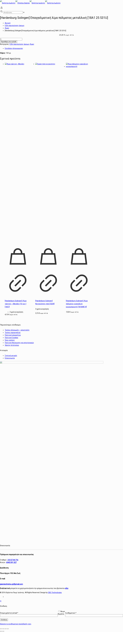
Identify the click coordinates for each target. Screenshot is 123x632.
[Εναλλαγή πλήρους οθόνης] (3, 628)
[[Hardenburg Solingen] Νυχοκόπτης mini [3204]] (48, 153)
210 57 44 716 (13, 560)
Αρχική (7, 23)
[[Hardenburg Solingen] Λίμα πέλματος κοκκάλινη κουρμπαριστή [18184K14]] (79, 153)
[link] (24, 12)
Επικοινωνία (10, 358)
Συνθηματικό (70, 613)
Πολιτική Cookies (11, 338)
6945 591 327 (11, 562)
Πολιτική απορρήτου (13, 335)
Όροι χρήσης (10, 340)
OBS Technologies (55, 592)
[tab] (64, 48)
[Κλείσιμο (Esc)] (8, 628)
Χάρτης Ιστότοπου (12, 345)
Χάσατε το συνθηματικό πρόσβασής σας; (15, 624)
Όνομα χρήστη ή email (9, 613)
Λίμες (7, 28)
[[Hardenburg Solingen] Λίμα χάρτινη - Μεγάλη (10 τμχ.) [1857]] (18, 153)
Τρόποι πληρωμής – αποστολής (17, 330)
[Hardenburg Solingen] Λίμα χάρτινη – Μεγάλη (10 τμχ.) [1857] (15, 304)
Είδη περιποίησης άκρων (14, 25)
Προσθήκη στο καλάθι (8, 42)
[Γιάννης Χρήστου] (30, 3)
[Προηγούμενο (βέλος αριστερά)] (1, 631)
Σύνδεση (4, 620)
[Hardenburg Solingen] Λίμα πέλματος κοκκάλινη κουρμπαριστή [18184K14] (77, 304)
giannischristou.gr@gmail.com (11, 584)
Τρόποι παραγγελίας (13, 333)
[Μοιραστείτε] (5, 628)
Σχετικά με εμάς (11, 356)
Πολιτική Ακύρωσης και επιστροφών (19, 343)
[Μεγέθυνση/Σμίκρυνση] (1, 628)
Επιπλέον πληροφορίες (14, 48)
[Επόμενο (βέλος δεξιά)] (3, 631)
